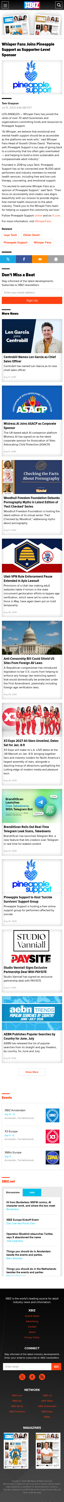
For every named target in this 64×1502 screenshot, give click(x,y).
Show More (32, 1072)
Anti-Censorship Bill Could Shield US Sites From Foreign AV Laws (29, 660)
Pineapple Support (15, 242)
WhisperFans (43, 221)
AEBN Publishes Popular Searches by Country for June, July (29, 1036)
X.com (56, 215)
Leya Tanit (10, 235)
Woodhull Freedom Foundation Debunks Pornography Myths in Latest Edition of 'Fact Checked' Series (32, 502)
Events (7, 1098)
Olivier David (31, 235)
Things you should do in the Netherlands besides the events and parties (31, 1270)
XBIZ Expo (47, 1411)
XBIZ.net (8, 1181)
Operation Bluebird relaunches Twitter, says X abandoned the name (29, 1235)
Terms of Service (29, 1492)
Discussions (13, 1192)
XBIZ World (17, 1406)
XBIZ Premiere (17, 1411)
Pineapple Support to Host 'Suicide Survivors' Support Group (28, 899)
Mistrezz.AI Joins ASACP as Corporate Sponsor (30, 425)
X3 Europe (11, 1131)
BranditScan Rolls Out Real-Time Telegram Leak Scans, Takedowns (27, 829)
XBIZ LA (47, 1395)
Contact (32, 1326)
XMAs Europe (13, 1152)
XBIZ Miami (47, 1401)
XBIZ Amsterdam (15, 1110)
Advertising (32, 1321)
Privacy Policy (32, 1337)
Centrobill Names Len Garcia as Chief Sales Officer (30, 359)
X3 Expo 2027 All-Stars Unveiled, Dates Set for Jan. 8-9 (31, 743)
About (32, 1332)
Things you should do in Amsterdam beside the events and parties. (28, 1253)
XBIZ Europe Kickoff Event (22, 1220)
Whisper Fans (42, 242)
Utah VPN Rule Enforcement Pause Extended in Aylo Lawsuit (28, 578)
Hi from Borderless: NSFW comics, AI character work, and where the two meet (30, 1204)
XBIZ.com (17, 1395)
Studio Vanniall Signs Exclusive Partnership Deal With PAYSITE (25, 969)
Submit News (32, 1316)
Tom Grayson (10, 103)
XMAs (47, 1417)
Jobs (32, 1192)
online (38, 215)
